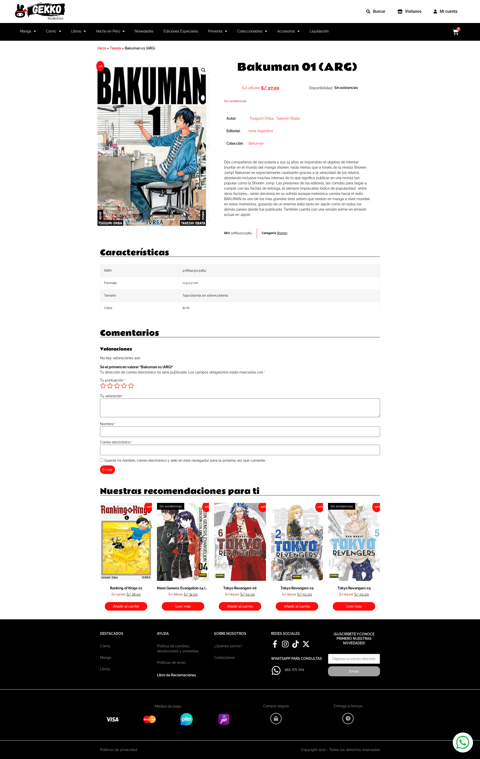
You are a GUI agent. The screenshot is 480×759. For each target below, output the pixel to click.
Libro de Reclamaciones (176, 675)
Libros (76, 31)
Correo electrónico (116, 442)
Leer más (183, 606)
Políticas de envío (171, 663)
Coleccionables (249, 31)
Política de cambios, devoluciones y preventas (178, 648)
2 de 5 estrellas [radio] (110, 386)
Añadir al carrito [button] (126, 606)
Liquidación (319, 31)
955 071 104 (294, 669)
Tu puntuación (113, 380)
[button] (203, 70)
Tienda (115, 48)
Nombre (108, 424)
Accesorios (286, 31)
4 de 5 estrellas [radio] (124, 386)
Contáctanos (224, 658)
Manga (25, 31)
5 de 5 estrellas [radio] (131, 386)
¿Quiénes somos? (228, 646)
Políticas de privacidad (118, 750)
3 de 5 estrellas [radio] (117, 386)
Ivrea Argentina (260, 131)
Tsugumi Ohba (261, 118)
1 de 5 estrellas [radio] (103, 386)
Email (332, 652)
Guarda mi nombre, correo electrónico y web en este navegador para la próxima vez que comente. (185, 460)
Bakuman (256, 143)
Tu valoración (112, 396)
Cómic (51, 31)
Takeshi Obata (288, 118)
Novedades (144, 31)
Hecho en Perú (108, 31)
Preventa (215, 31)
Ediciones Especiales (181, 31)
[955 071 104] (276, 671)
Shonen (282, 233)
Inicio (102, 48)
